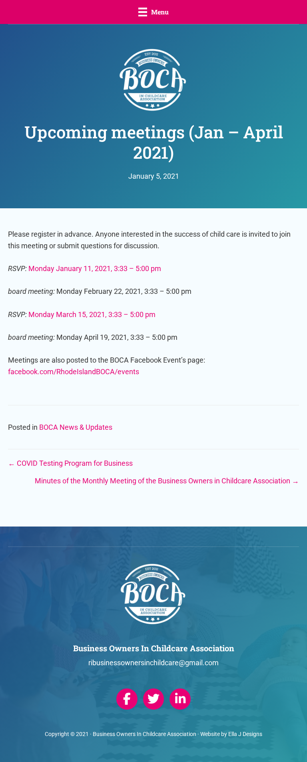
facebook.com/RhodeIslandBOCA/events (73, 371)
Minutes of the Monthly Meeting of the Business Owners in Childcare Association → (167, 481)
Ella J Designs (245, 734)
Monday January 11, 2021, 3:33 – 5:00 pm (94, 268)
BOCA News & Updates (75, 427)
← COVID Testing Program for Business (70, 463)
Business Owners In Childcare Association (144, 734)
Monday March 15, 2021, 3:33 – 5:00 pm (91, 314)
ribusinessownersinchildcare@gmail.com (153, 662)
